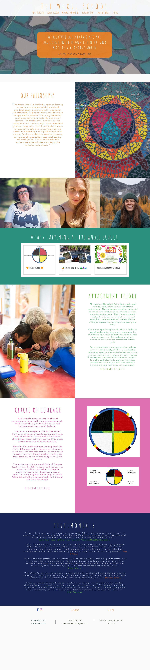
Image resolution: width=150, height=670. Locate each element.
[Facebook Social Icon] (38, 609)
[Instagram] (41, 609)
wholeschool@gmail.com (77, 623)
